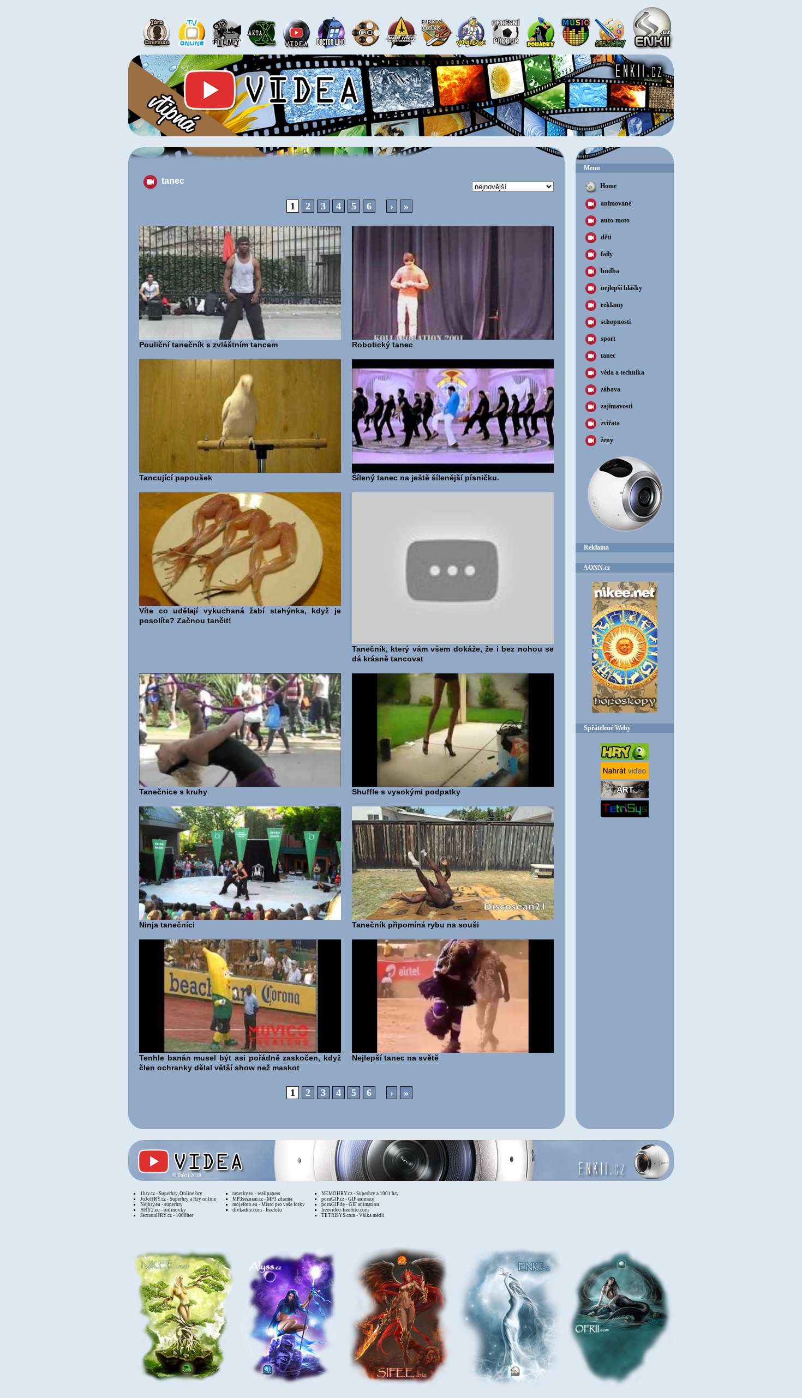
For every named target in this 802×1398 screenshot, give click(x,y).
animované (616, 203)
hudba (610, 271)
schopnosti (616, 322)
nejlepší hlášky (621, 288)
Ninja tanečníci (167, 924)
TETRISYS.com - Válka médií (353, 1215)
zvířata (610, 423)
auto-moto (615, 220)
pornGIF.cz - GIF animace (347, 1199)
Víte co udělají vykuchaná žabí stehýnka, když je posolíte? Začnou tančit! (240, 615)
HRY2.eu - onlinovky (163, 1210)
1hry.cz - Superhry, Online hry (171, 1193)
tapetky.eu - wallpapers (256, 1193)
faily (607, 254)
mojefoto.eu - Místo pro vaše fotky (268, 1204)
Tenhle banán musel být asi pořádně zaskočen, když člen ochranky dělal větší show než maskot (240, 1062)
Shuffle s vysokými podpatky (406, 791)
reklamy (612, 305)
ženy (607, 440)
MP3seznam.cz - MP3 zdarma (262, 1199)
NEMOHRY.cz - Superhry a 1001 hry (360, 1193)
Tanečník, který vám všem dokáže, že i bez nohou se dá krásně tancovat (453, 653)
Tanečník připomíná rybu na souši (415, 924)
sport (608, 338)
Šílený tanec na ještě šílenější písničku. (425, 477)
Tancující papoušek (175, 477)
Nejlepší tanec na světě (395, 1057)
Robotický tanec (382, 344)
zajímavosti (616, 406)
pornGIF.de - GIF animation (350, 1204)
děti (606, 237)
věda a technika (622, 372)
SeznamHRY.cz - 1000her (166, 1215)
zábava (610, 389)
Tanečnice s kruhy (173, 791)
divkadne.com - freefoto (257, 1210)
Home (608, 186)
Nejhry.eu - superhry (161, 1204)
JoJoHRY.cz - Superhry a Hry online (178, 1199)
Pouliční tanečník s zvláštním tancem (208, 344)
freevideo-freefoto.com (345, 1210)
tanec (608, 355)
